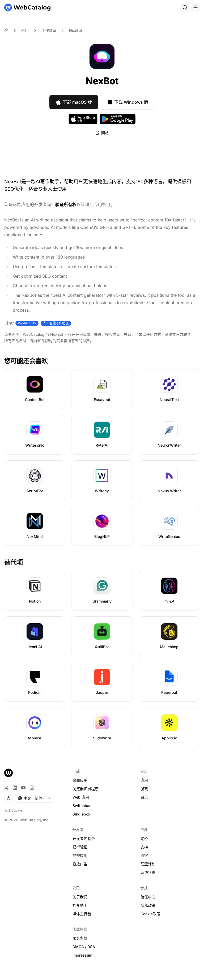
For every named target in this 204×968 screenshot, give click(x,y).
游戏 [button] (144, 788)
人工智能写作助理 (56, 323)
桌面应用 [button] (80, 780)
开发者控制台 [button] (84, 838)
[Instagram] (32, 788)
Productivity (27, 323)
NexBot (75, 30)
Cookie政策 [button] (150, 914)
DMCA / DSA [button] (84, 946)
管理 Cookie (13, 810)
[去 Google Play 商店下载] (117, 119)
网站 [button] (105, 132)
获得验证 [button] (80, 847)
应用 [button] (144, 780)
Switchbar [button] (82, 805)
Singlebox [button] (81, 814)
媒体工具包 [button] (82, 914)
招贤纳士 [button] (80, 905)
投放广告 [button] (80, 864)
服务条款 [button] (80, 938)
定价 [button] (144, 838)
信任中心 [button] (148, 897)
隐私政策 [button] (148, 905)
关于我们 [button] (80, 897)
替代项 (13, 562)
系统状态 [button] (148, 872)
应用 (25, 30)
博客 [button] (144, 855)
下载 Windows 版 (131, 102)
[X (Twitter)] (6, 788)
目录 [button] (144, 797)
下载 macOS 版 (77, 102)
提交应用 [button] (80, 855)
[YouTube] (23, 788)
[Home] (6, 30)
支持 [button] (144, 847)
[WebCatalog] (8, 773)
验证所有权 (65, 204)
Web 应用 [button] (81, 797)
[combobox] (34, 798)
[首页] (27, 7)
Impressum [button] (82, 955)
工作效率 (48, 30)
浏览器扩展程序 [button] (86, 788)
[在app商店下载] (83, 119)
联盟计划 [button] (148, 864)
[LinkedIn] (15, 788)
